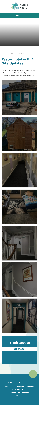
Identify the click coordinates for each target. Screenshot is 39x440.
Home (4, 54)
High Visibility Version (19, 389)
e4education (29, 386)
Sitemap (19, 396)
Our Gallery (22, 54)
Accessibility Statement (19, 393)
